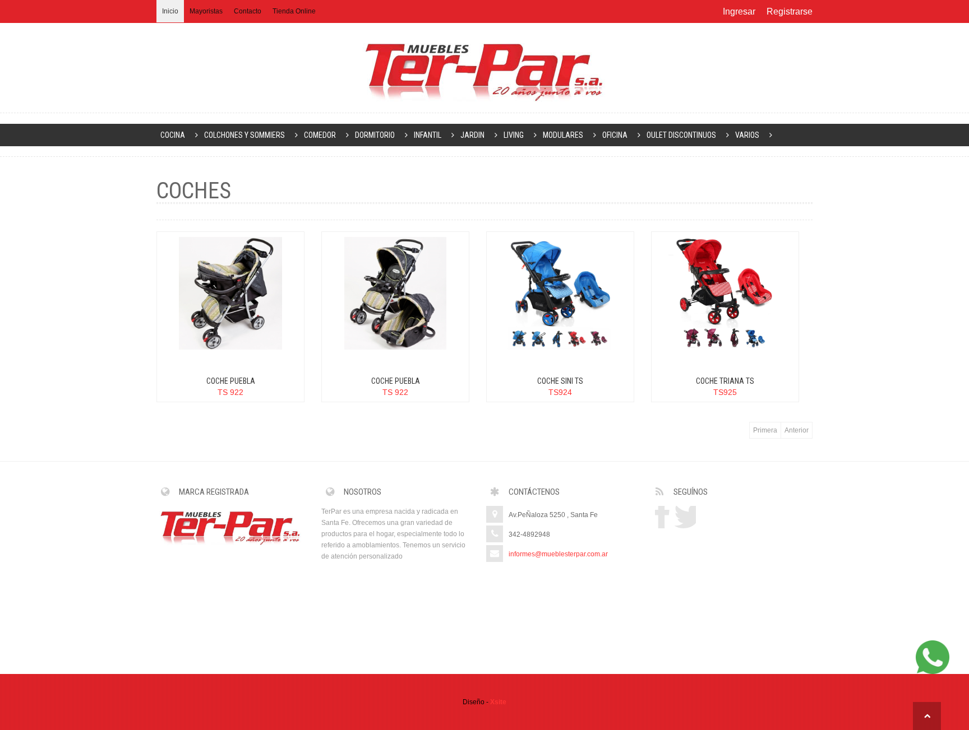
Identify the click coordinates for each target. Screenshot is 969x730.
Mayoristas (206, 11)
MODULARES (563, 135)
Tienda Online (294, 11)
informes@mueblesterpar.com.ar (558, 554)
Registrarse (790, 11)
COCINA (172, 135)
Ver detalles (171, 299)
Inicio (170, 11)
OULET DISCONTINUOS (681, 135)
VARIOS (747, 135)
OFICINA (614, 135)
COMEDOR (320, 135)
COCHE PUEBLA (230, 380)
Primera (765, 430)
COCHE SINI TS (560, 380)
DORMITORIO (375, 135)
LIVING (514, 135)
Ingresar (739, 11)
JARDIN (472, 135)
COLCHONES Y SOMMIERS (244, 135)
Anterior (797, 430)
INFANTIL (427, 135)
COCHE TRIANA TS (725, 380)
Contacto (247, 11)
